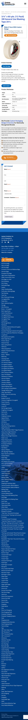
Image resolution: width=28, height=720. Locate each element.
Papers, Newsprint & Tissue (8, 549)
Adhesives (4, 638)
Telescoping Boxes (6, 349)
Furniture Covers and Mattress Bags (10, 269)
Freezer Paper (4, 559)
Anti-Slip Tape (4, 644)
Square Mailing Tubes (6, 386)
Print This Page (6, 66)
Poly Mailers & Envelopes (7, 462)
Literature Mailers (5, 382)
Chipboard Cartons (6, 416)
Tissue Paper (4, 578)
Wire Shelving (4, 307)
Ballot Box (4, 356)
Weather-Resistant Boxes (8, 351)
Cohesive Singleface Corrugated (9, 400)
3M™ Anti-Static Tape (6, 630)
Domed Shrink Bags (6, 590)
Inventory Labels (5, 471)
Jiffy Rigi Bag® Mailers (7, 452)
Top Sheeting (4, 293)
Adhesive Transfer (6, 640)
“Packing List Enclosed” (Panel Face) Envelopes (13, 533)
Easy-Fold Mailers (6, 374)
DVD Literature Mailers (7, 372)
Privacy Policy (4, 714)
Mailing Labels (5, 477)
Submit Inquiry (8, 216)
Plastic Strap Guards (6, 440)
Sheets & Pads (5, 343)
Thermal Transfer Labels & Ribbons (10, 487)
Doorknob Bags (5, 263)
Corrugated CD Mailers (7, 366)
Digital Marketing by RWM (7, 717)
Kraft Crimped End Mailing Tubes (9, 499)
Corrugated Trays (5, 319)
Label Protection (5, 683)
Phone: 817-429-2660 (7, 250)
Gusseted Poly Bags (6, 273)
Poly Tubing (4, 283)
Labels (3, 467)
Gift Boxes (4, 422)
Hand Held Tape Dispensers (8, 673)
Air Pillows (4, 396)
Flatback (3, 666)
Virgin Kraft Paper (5, 584)
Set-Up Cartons (5, 424)
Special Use (4, 543)
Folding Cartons (5, 420)
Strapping (3, 604)
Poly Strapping (5, 693)
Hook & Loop (4, 677)
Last (5, 181)
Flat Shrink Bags (5, 592)
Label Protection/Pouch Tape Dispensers (11, 685)
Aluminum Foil (5, 642)
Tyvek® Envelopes (6, 465)
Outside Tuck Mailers (6, 384)
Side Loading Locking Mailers (8, 388)
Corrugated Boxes (6, 315)
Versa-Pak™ (4, 414)
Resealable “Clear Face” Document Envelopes (13, 539)
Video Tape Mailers (6, 392)
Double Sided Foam (6, 658)
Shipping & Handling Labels (8, 483)
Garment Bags (5, 271)
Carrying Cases (5, 359)
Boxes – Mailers (5, 355)
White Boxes (4, 353)
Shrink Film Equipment (7, 596)
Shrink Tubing (4, 602)
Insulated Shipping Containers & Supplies (11, 331)
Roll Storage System (6, 408)
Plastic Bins (4, 301)
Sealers (3, 287)
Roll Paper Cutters (6, 574)
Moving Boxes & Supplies (7, 337)
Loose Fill (3, 406)
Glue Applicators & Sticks (7, 670)
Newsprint (4, 567)
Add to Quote (6, 86)
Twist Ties (3, 295)
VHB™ (2, 701)
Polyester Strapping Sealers (8, 616)
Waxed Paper (4, 586)
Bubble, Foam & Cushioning (8, 394)
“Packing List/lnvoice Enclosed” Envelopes (12, 525)
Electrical (3, 664)
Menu (25, 3)
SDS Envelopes (5, 541)
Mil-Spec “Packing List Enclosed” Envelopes (12, 523)
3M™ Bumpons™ (5, 632)
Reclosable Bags (5, 285)
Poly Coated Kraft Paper (7, 568)
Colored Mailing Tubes (7, 493)
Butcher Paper (5, 553)
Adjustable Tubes (5, 491)
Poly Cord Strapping (6, 610)
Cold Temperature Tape (7, 652)
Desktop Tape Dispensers (7, 654)
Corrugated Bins (5, 299)
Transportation (5, 545)
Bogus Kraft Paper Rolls (7, 551)
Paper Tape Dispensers (7, 691)
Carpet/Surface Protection (8, 648)
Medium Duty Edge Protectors (9, 436)
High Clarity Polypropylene (8, 275)
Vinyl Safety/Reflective (7, 705)
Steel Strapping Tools (6, 624)
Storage (3, 305)
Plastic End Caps (5, 503)
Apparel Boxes (5, 418)
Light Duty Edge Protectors (8, 434)
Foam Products (5, 402)
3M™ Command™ (5, 636)
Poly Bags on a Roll (6, 279)
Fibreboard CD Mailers (7, 376)
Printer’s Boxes (5, 341)
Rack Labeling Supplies (7, 303)
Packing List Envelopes (7, 509)
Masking (3, 687)
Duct (2, 662)
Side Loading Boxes (6, 345)
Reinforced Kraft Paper (7, 570)
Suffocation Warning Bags (8, 291)
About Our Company (6, 252)
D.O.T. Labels (4, 469)
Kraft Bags (4, 497)
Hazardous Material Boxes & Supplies (11, 327)
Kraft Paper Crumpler (6, 565)
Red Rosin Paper (5, 572)
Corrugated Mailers (6, 370)
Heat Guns (4, 594)
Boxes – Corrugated (6, 309)
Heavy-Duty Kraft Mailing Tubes (9, 495)
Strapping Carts (5, 620)
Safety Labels (4, 481)
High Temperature (6, 676)
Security (3, 695)
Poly (2, 608)
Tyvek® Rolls (4, 580)
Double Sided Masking (7, 660)
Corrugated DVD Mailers (7, 368)
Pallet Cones (4, 438)
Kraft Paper (4, 563)
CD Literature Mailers (6, 362)
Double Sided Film (6, 656)
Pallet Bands (4, 606)
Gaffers (3, 668)
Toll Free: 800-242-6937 (7, 248)
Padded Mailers (5, 456)
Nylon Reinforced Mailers (7, 454)
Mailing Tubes (4, 489)
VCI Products (4, 582)
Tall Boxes (3, 347)
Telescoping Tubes (6, 505)
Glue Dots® (4, 672)
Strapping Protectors (6, 442)
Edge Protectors (5, 428)
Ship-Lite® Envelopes (7, 464)
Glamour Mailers (5, 450)
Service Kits (4, 600)
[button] (19, 41)
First (5, 175)
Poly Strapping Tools (6, 612)
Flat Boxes (4, 325)
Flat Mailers (4, 448)
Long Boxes (4, 335)
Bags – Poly (4, 257)
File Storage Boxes (6, 323)
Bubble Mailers (5, 446)
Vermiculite (4, 412)
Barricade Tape (5, 646)
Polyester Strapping (6, 614)
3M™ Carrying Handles (7, 634)
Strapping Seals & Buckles (8, 622)
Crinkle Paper (4, 557)
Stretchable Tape (5, 699)
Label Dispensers (5, 473)
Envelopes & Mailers (6, 444)
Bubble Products (5, 398)
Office (2, 689)
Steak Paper (4, 576)
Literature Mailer (5, 380)
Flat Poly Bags (5, 267)
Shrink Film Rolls (5, 598)
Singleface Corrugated (7, 410)
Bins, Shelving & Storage (7, 297)
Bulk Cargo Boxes (5, 311)
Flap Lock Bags (5, 265)
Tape (2, 628)
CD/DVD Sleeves (5, 360)
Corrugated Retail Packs (7, 317)
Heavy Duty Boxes (6, 329)
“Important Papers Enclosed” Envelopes (11, 521)
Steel (2, 618)
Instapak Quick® (5, 404)
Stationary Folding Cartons (8, 426)
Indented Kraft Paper (6, 561)
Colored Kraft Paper (6, 555)
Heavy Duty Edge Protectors (8, 432)
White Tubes (4, 507)
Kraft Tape (4, 681)
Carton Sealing (5, 650)
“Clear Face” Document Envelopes (10, 513)
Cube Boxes (4, 321)
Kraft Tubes (4, 501)
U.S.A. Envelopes (5, 547)
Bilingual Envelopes (6, 511)
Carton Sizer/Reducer (6, 313)
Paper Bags (4, 458)
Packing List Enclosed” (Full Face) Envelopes (12, 527)
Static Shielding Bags (6, 289)
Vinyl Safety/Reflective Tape (8, 703)
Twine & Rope (4, 626)
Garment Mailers (5, 378)
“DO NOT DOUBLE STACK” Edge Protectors (12, 430)
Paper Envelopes (5, 460)
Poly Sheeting (5, 281)
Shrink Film (4, 588)
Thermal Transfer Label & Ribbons (10, 485)
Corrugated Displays (6, 364)
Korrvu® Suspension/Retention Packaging (12, 333)
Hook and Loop (5, 679)
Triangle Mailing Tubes (7, 390)
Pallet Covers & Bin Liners (8, 277)
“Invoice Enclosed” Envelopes (9, 519)
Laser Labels (4, 475)
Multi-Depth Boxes (6, 339)
